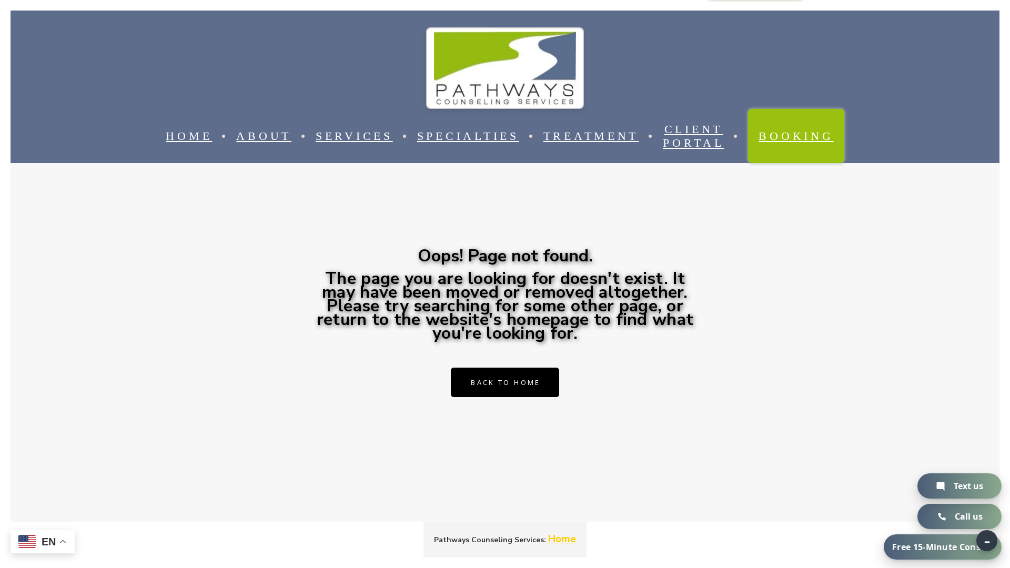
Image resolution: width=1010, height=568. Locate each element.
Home (562, 539)
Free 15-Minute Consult (942, 547)
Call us (969, 516)
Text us (968, 486)
